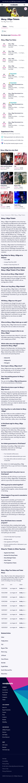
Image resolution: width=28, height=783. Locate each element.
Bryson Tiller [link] (4, 648)
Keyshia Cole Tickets (9, 552)
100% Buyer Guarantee (16, 1)
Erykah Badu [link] (4, 666)
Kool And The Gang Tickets (11, 555)
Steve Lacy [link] (4, 652)
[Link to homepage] (14, 5)
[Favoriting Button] (25, 8)
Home (2, 215)
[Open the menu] (2, 5)
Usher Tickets (7, 560)
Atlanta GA (7, 357)
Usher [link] (2, 637)
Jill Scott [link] (3, 655)
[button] (4, 31)
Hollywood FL (7, 360)
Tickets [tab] (5, 26)
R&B (12, 215)
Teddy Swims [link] (4, 641)
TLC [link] (2, 644)
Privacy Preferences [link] (6, 771)
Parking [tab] (11, 26)
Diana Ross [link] (4, 673)
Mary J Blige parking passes (18, 381)
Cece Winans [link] (4, 659)
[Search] (24, 4)
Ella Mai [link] (3, 662)
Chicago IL (7, 362)
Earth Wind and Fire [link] (6, 670)
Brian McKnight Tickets (10, 557)
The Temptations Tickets (10, 562)
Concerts (7, 215)
